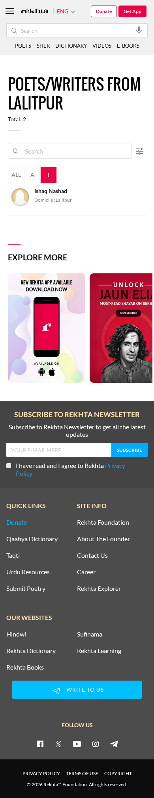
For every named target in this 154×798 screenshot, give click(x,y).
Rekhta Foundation (103, 522)
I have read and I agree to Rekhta (70, 469)
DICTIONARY (71, 46)
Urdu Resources (28, 572)
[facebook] (40, 743)
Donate (104, 11)
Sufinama (89, 634)
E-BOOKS (128, 46)
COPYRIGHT (118, 773)
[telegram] (114, 743)
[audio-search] (139, 30)
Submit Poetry (25, 588)
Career (86, 572)
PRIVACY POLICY (41, 773)
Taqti (13, 555)
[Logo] (34, 11)
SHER (43, 46)
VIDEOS (101, 46)
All (16, 174)
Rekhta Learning (99, 651)
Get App (132, 11)
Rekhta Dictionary (31, 651)
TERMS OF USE (82, 773)
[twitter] (58, 743)
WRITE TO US (85, 689)
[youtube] (77, 743)
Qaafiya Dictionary (32, 539)
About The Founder (103, 539)
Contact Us (92, 555)
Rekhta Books (25, 667)
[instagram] (95, 743)
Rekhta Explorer (99, 588)
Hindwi (16, 634)
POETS (23, 46)
